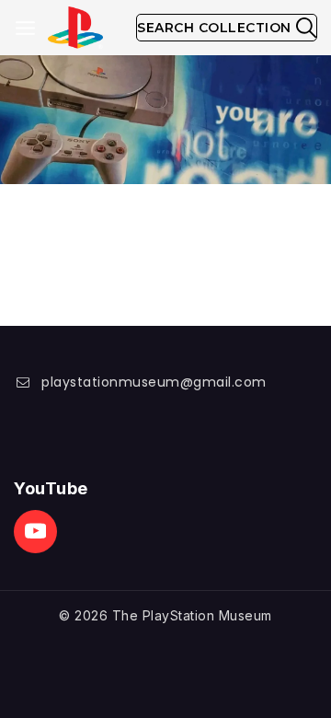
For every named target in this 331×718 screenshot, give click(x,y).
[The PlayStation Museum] (75, 28)
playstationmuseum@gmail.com (154, 382)
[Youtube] (35, 531)
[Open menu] (25, 28)
